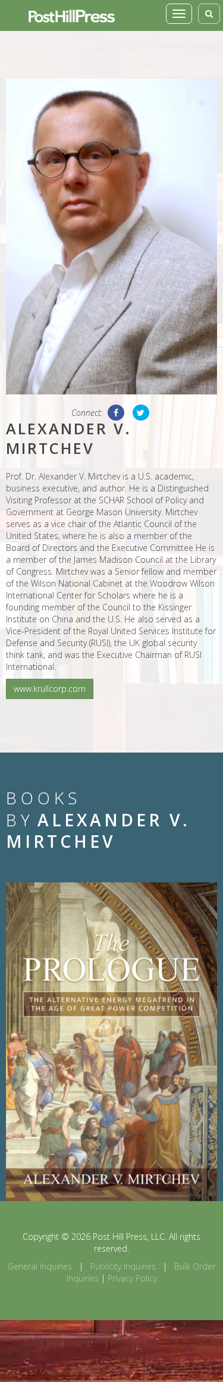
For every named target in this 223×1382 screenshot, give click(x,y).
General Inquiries (40, 1266)
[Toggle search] (209, 14)
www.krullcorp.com (50, 688)
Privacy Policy (132, 1278)
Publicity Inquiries (123, 1266)
